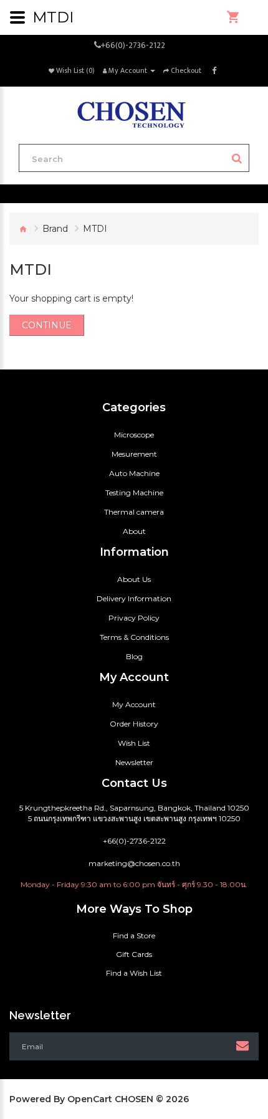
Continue (47, 325)
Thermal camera (134, 512)
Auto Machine (134, 473)
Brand (55, 228)
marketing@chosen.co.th (134, 863)
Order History (134, 723)
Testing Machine (134, 492)
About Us (134, 579)
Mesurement (134, 454)
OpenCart (89, 1099)
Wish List (134, 743)
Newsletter (134, 762)
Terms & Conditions (134, 637)
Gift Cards (134, 954)
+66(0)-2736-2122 (133, 45)
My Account (134, 704)
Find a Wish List (134, 973)
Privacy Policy (134, 617)
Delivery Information (134, 598)
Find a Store (134, 935)
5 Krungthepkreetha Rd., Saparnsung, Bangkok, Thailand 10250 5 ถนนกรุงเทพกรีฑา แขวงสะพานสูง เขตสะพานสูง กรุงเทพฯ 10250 (134, 813)
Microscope (134, 434)
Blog (134, 656)
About (134, 531)
